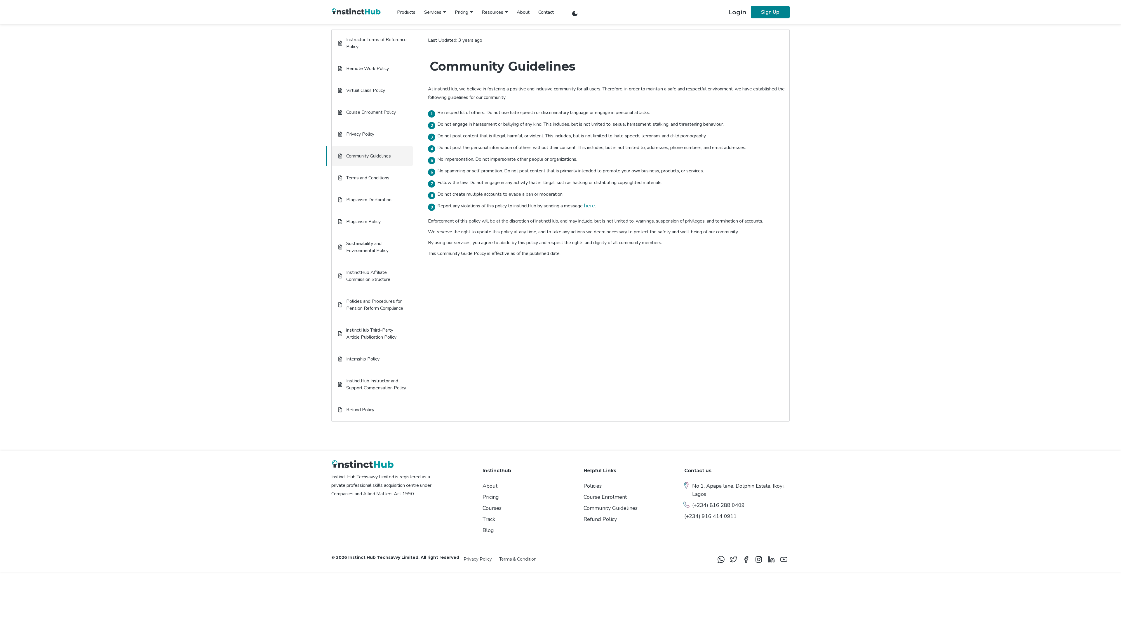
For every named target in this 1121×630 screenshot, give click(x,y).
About (523, 12)
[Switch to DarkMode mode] (575, 14)
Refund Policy (600, 519)
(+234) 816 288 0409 (718, 505)
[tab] (372, 43)
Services (432, 12)
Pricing (461, 12)
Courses (492, 508)
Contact (546, 12)
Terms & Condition (518, 559)
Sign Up (770, 12)
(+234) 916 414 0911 (710, 516)
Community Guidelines (611, 508)
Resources (492, 12)
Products (406, 12)
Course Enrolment (605, 497)
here (589, 206)
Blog (488, 530)
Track (489, 519)
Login (737, 12)
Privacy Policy (478, 559)
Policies (593, 485)
